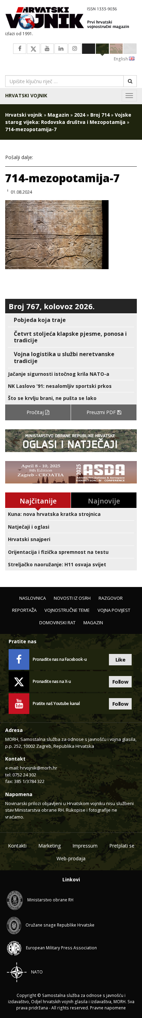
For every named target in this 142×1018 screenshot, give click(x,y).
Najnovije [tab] (104, 501)
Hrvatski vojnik (26, 95)
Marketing (49, 845)
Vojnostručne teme (67, 610)
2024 (79, 114)
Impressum (85, 845)
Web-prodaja (71, 858)
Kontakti (17, 845)
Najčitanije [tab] (38, 501)
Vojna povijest (114, 610)
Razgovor (111, 598)
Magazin (58, 114)
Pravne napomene (108, 1008)
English (121, 59)
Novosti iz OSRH (72, 598)
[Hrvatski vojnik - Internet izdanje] (71, 19)
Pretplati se (121, 845)
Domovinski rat (57, 622)
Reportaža (24, 610)
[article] (71, 320)
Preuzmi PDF (102, 412)
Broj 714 (100, 114)
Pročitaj (36, 412)
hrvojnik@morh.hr (38, 768)
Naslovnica (32, 598)
